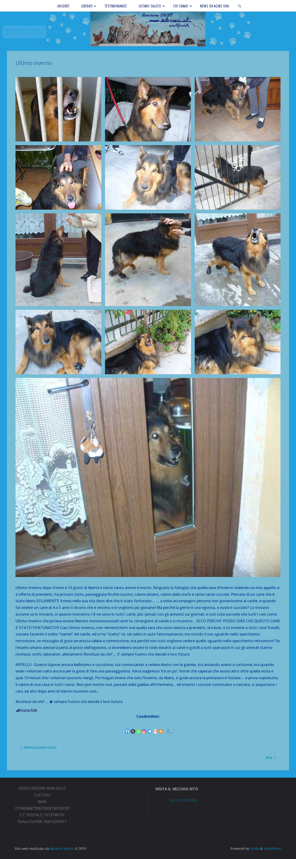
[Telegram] (149, 727)
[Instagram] (144, 727)
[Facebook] (127, 727)
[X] (133, 727)
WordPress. (273, 848)
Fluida (254, 848)
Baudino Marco (62, 848)
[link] (240, 6)
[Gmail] (155, 727)
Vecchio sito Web (183, 800)
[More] (160, 727)
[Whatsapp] (138, 727)
